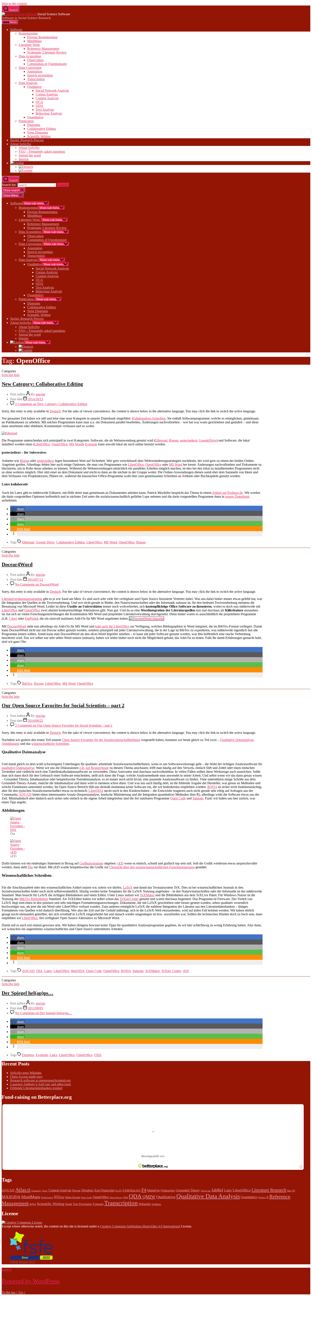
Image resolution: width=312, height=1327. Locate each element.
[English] (17, 163)
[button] (17, 509)
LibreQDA (96, 790)
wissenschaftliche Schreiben (50, 743)
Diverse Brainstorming (42, 37)
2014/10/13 (35, 399)
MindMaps (34, 41)
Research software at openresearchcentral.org (40, 1080)
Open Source (116, 1197)
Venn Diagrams (37, 132)
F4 (143, 1190)
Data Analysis (28, 83)
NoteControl (47, 1197)
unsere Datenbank (237, 496)
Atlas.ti (22, 1190)
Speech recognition (40, 75)
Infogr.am (206, 1191)
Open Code (178, 798)
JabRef (217, 1190)
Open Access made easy (26, 1076)
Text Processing (82, 1204)
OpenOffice (59, 444)
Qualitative (34, 87)
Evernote (91, 444)
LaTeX (127, 887)
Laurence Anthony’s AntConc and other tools (40, 1084)
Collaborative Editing (41, 128)
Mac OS (291, 1191)
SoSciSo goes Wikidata (25, 1073)
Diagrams (33, 125)
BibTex (27, 683)
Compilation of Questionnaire (47, 64)
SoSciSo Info (11, 375)
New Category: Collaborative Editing (42, 384)
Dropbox (28, 1055)
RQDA (212, 787)
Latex (48, 971)
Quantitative (35, 117)
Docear (38, 683)
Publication (26, 121)
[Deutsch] (26, 167)
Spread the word (30, 155)
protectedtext (188, 440)
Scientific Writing (39, 136)
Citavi (13, 618)
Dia (30, 867)
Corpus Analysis (47, 94)
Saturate (198, 798)
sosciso (40, 394)
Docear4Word (17, 564)
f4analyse (153, 1190)
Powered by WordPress (30, 1281)
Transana (98, 1204)
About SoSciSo (20, 144)
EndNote (31, 618)
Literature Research (269, 1190)
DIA (39, 971)
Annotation (34, 71)
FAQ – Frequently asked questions (42, 151)
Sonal (68, 1204)
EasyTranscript (104, 1190)
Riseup (173, 440)
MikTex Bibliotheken (33, 899)
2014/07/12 (35, 579)
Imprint (23, 159)
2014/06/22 (35, 720)
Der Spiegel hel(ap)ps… (27, 993)
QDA (39, 106)
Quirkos (262, 1197)
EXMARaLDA (131, 1190)
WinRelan (156, 1204)
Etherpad (161, 440)
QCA (39, 102)
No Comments (37, 584)
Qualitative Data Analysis (208, 1196)
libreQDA (77, 971)
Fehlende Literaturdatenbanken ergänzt (36, 1088)
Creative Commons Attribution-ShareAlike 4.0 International (140, 1226)
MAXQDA (11, 1196)
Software (16, 29)
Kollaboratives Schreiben (149, 418)
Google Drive (45, 542)
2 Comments (51, 404)
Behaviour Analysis (49, 113)
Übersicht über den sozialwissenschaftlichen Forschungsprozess (152, 867)
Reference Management (43, 48)
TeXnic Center (171, 971)
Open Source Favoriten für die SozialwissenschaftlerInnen (101, 740)
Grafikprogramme (91, 863)
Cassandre (36, 1191)
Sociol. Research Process (27, 140)
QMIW (148, 1196)
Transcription (36, 79)
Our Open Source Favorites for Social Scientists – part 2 (63, 705)
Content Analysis (47, 98)
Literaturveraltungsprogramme (22, 599)
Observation (35, 60)
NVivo (59, 1197)
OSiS (97, 1055)
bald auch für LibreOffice (112, 626)
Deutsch (55, 411)
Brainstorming (28, 33)
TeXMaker (147, 895)
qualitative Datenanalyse (18, 768)
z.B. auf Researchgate (94, 768)
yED (120, 863)
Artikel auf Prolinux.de (227, 493)
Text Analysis (45, 109)
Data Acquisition (30, 56)
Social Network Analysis (52, 90)
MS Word (75, 444)
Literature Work (29, 45)
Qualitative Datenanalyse (236, 740)
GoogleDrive (207, 440)
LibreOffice (42, 444)
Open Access (72, 1197)
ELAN (118, 1191)
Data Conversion (30, 67)
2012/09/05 (35, 1008)
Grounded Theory (188, 1190)
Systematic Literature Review (47, 52)
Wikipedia (145, 1204)
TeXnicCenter (129, 899)
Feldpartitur (168, 1190)
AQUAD (25, 794)
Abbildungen (10, 743)
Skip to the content (14, 3)
